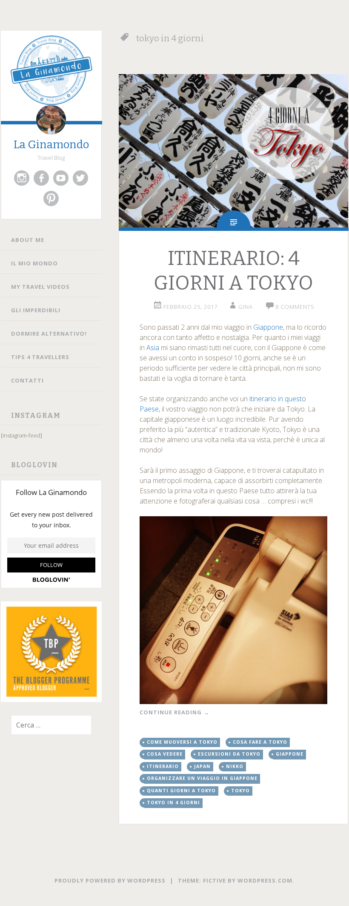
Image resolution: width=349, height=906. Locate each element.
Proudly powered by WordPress (110, 880)
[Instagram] (21, 178)
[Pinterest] (51, 198)
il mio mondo (34, 263)
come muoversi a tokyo (182, 742)
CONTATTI (27, 380)
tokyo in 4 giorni (173, 802)
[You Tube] (61, 178)
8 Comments (295, 307)
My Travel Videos (40, 286)
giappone (289, 754)
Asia (153, 347)
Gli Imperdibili (35, 310)
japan (202, 766)
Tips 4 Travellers (40, 357)
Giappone (268, 327)
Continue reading (174, 712)
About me (27, 240)
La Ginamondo (51, 144)
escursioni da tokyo (229, 754)
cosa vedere (165, 754)
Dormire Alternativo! (49, 333)
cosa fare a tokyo (260, 742)
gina (245, 307)
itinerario (163, 766)
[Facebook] (41, 178)
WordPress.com (264, 880)
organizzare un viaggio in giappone (202, 778)
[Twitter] (80, 178)
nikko (234, 766)
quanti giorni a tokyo (181, 791)
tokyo (240, 791)
